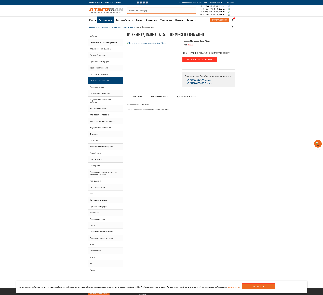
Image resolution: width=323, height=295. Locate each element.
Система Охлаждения (99, 80)
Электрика (94, 212)
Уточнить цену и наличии (200, 59)
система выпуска (97, 187)
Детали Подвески (98, 55)
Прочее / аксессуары (99, 61)
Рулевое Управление (99, 74)
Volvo (92, 244)
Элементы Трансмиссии (100, 48)
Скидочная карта (98, 293)
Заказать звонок (219, 20)
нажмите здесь (233, 287)
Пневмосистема (97, 87)
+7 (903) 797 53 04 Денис (212, 11)
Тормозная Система (99, 67)
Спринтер (94, 140)
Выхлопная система (98, 108)
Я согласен (259, 286)
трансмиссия (95, 181)
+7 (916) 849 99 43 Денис (212, 14)
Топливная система (98, 200)
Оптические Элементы (100, 93)
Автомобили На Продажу (101, 146)
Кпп (91, 193)
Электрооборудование (100, 114)
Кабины (93, 36)
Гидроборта (95, 153)
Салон (92, 225)
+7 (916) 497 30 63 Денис (212, 9)
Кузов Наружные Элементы (102, 121)
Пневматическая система (101, 231)
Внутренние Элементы (100, 127)
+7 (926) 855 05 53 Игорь (212, 6)
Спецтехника (96, 159)
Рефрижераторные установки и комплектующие (103, 173)
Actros (92, 270)
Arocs (92, 257)
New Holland (95, 250)
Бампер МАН (95, 165)
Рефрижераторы (97, 219)
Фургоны (94, 134)
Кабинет (230, 2)
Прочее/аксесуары (98, 206)
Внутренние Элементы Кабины (100, 100)
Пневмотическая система (101, 238)
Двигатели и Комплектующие (103, 42)
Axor (92, 263)
